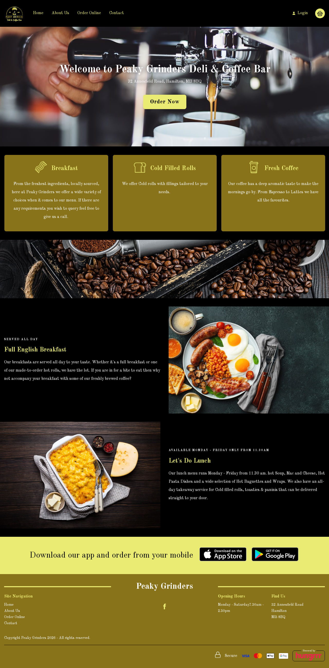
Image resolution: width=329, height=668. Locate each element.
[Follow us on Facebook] (164, 607)
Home (38, 13)
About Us (60, 13)
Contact (116, 13)
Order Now (165, 102)
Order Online (89, 13)
